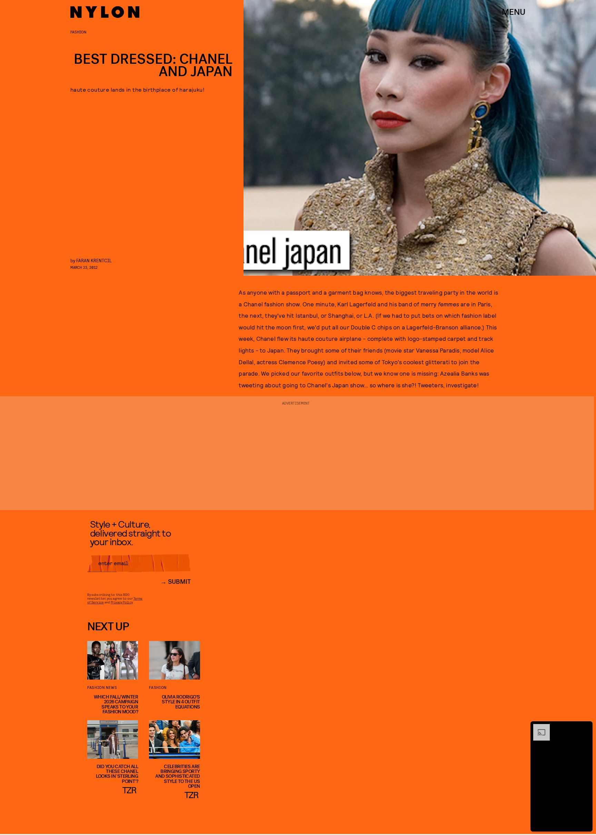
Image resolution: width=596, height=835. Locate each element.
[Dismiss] (584, 727)
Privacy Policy (121, 602)
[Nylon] (104, 12)
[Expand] (538, 727)
